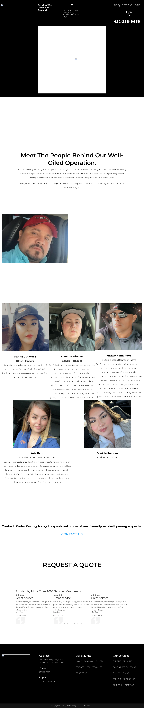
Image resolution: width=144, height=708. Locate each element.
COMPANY (88, 661)
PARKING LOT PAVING (122, 661)
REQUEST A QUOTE (72, 564)
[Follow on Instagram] (9, 675)
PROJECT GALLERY (47, 32)
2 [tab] (68, 623)
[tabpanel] (38, 609)
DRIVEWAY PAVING (121, 673)
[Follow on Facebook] (14, 675)
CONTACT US (65, 32)
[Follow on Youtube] (18, 675)
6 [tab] (81, 623)
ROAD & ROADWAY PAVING (124, 667)
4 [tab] (74, 623)
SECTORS (81, 28)
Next (130, 609)
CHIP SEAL (117, 685)
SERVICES (67, 28)
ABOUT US (52, 28)
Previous (14, 609)
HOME (41, 28)
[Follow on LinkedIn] (23, 675)
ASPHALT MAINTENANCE (124, 679)
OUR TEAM (100, 661)
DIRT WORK (130, 685)
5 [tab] (78, 623)
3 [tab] (71, 623)
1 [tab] (64, 623)
